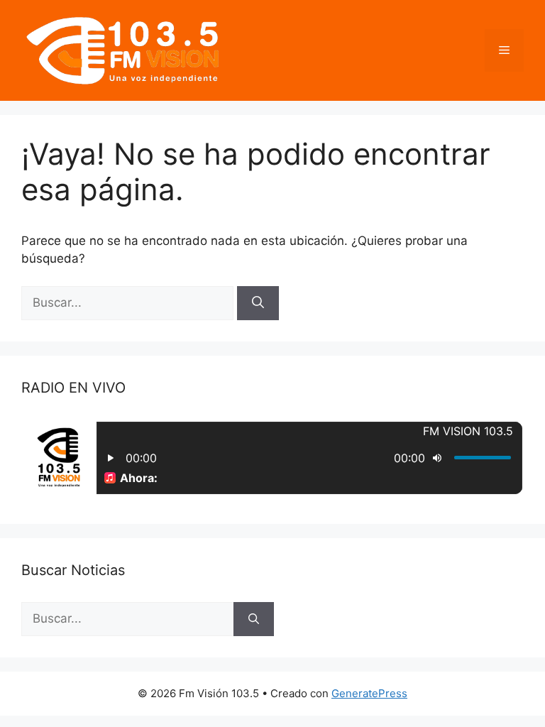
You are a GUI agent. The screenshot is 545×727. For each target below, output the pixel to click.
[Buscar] (258, 303)
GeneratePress (369, 693)
